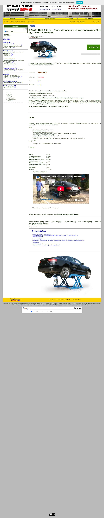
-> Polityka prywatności (11, 99)
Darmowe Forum (58, 299)
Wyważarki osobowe (9, 70)
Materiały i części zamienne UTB (11, 75)
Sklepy (64, 299)
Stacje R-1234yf (7, 54)
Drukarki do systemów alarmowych (12, 82)
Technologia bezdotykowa (10, 63)
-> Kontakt (8, 95)
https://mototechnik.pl (53, 207)
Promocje (51, 299)
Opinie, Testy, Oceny (76, 299)
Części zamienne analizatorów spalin (12, 45)
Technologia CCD (8, 65)
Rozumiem (79, 2)
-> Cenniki (8, 100)
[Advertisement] (52, 507)
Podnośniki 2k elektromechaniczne (12, 76)
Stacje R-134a (7, 55)
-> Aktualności (9, 96)
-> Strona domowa (10, 98)
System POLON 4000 (9, 87)
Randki (68, 299)
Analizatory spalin (8, 43)
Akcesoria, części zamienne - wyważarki (13, 69)
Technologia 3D (7, 62)
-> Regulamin (9, 94)
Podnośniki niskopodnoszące (10, 77)
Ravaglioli (36, 37)
